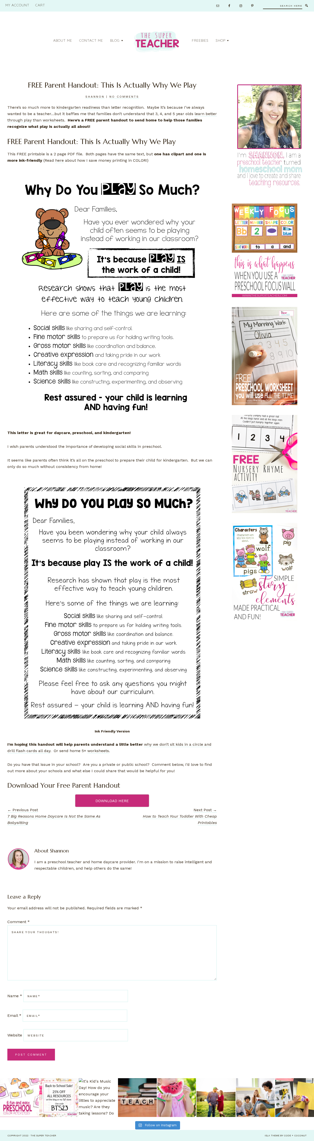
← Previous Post (53, 816)
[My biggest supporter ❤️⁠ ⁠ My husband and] (215, 1097)
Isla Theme (272, 1135)
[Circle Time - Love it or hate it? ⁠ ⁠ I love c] (255, 1097)
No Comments (124, 96)
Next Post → (180, 816)
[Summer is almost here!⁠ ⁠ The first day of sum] (294, 1097)
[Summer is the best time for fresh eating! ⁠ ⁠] (176, 1097)
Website (14, 1035)
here (59, 160)
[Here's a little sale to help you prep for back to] (58, 1097)
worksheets (53, 120)
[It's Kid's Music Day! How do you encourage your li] (98, 1097)
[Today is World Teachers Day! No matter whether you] (137, 1097)
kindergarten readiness (78, 107)
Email (14, 1015)
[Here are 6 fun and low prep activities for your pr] (19, 1097)
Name (14, 996)
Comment (18, 921)
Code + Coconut (295, 1135)
